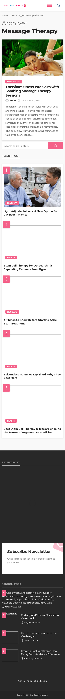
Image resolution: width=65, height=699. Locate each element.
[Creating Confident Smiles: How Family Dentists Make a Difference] (10, 655)
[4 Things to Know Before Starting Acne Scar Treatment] (32, 296)
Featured (12, 203)
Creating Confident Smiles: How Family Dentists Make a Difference (40, 652)
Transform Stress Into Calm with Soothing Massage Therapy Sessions (32, 91)
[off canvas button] (49, 5)
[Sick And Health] (15, 5)
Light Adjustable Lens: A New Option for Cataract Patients (31, 213)
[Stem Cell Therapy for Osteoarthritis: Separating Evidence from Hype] (32, 241)
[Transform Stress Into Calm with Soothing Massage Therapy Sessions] (32, 57)
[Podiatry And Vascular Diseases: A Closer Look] (10, 614)
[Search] (58, 5)
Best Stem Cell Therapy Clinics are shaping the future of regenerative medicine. (32, 430)
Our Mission (40, 680)
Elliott (13, 100)
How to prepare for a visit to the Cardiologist (39, 635)
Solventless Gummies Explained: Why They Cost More (32, 376)
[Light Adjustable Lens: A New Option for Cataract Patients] (32, 187)
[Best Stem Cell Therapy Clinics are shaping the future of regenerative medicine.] (32, 405)
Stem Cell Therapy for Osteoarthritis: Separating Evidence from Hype (28, 267)
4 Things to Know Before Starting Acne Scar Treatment (30, 321)
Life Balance (14, 81)
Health (11, 257)
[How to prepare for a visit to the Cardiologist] (10, 637)
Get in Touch (25, 680)
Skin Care (12, 312)
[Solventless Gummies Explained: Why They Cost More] (32, 350)
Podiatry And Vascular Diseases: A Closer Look (40, 617)
